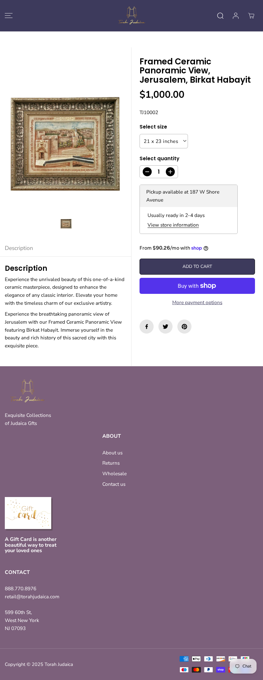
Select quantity (159, 158)
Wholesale (114, 473)
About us (112, 452)
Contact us (113, 484)
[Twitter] (165, 326)
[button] (8, 16)
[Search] (220, 16)
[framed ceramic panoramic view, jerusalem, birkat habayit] (65, 143)
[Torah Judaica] (131, 16)
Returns (111, 463)
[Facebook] (147, 326)
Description (19, 248)
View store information (173, 224)
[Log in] (236, 16)
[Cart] (251, 16)
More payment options (197, 302)
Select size (153, 126)
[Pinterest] (184, 326)
